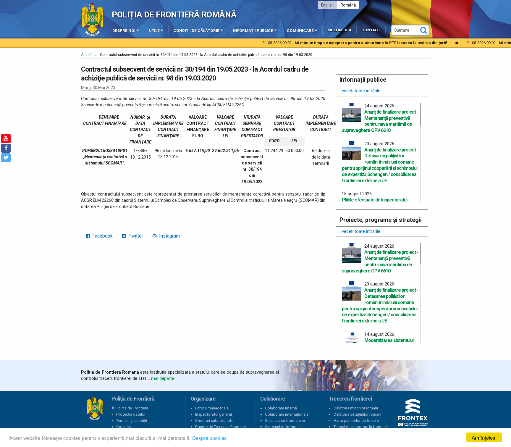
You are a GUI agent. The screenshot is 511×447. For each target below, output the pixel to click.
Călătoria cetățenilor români (357, 414)
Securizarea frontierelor (285, 420)
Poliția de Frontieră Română (174, 15)
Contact (370, 30)
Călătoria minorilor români (356, 408)
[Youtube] (6, 138)
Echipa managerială (212, 408)
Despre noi (123, 30)
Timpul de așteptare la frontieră (361, 427)
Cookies (123, 427)
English (327, 5)
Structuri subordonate (214, 420)
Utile (154, 30)
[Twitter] (6, 157)
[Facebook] (6, 148)
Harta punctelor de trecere (356, 420)
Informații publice (253, 30)
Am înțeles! (484, 437)
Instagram (169, 236)
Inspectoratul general (213, 414)
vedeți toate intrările (361, 90)
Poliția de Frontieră (94, 408)
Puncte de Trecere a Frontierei (221, 427)
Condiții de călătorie (196, 30)
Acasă (86, 55)
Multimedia (339, 30)
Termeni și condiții (131, 420)
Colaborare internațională (286, 414)
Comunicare (300, 30)
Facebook (102, 236)
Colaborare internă (281, 408)
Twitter (135, 236)
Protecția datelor (130, 414)
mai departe (162, 378)
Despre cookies (209, 437)
